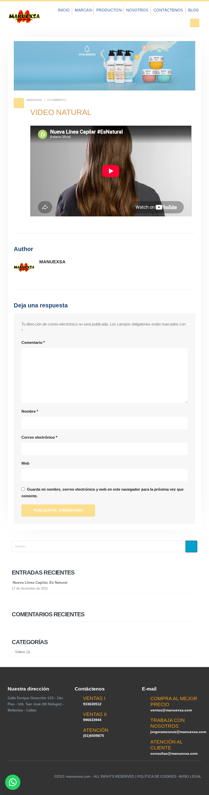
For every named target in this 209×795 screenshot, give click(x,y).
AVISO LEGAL (189, 776)
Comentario (33, 342)
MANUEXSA (34, 99)
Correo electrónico (39, 437)
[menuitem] (63, 10)
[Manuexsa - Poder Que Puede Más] (24, 16)
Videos (20, 652)
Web (25, 463)
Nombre (29, 411)
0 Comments (56, 99)
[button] (12, 782)
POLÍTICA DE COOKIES (156, 776)
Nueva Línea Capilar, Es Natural (40, 582)
